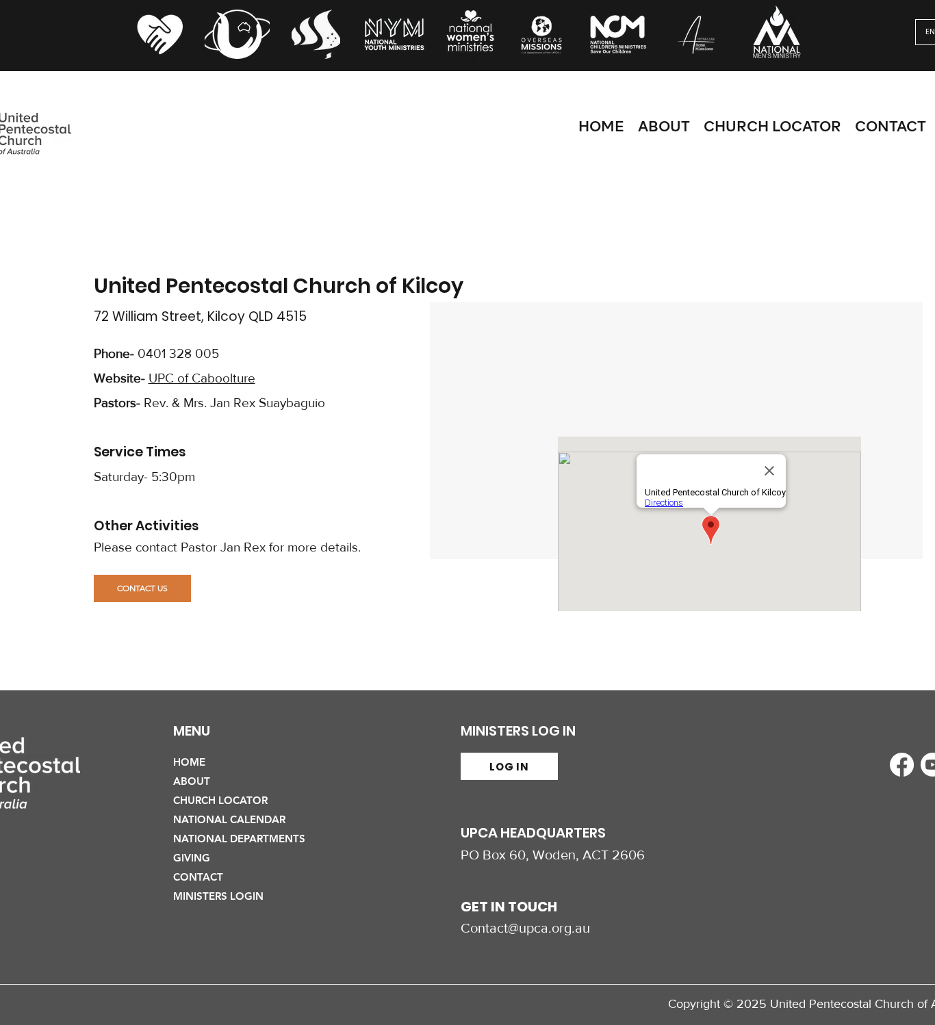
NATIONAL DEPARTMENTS (239, 838)
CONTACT (198, 876)
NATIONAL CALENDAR (229, 819)
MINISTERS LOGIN (218, 896)
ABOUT (191, 781)
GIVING (191, 857)
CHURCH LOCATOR (220, 800)
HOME (189, 761)
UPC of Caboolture (202, 378)
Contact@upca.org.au (525, 927)
